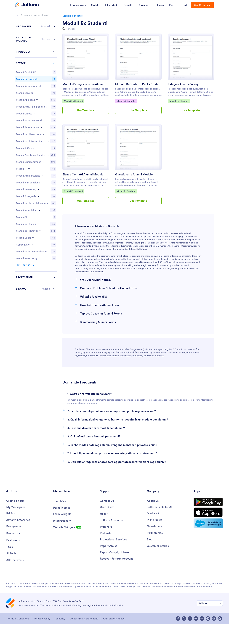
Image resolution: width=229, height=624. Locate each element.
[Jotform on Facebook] (178, 618)
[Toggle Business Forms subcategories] (37, 99)
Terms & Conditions (18, 618)
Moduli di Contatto (126, 100)
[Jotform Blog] (202, 618)
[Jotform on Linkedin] (190, 618)
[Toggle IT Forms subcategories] (29, 168)
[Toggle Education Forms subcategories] (43, 134)
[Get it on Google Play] (208, 502)
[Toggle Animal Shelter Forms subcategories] (43, 85)
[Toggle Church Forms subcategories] (34, 113)
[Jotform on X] (184, 618)
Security (60, 618)
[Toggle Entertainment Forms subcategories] (48, 141)
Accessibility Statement (84, 618)
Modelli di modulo (72, 15)
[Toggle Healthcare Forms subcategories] (48, 154)
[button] (36, 26)
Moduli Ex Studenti (85, 23)
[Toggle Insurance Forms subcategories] (42, 175)
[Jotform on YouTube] (214, 618)
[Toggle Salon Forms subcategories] (38, 223)
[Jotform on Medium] (196, 618)
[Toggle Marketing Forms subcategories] (38, 189)
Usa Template (85, 110)
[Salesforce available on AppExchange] (208, 523)
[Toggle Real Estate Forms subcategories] (39, 210)
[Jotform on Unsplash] (220, 618)
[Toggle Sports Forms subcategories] (33, 237)
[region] (36, 157)
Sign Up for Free (202, 5)
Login (185, 5)
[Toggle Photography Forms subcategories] (38, 196)
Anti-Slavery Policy (114, 618)
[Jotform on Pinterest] (208, 618)
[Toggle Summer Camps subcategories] (32, 244)
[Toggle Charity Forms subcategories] (49, 106)
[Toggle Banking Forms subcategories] (35, 92)
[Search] (17, 15)
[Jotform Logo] (27, 5)
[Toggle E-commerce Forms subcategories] (41, 127)
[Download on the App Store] (208, 512)
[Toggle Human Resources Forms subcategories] (43, 161)
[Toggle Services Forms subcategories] (40, 230)
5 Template (70, 29)
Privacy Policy (42, 618)
